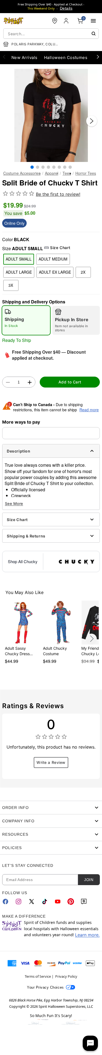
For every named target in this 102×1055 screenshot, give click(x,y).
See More (14, 503)
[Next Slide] (91, 121)
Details (66, 8)
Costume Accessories (22, 173)
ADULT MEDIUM (53, 259)
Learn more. (87, 935)
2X (83, 272)
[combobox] (51, 34)
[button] (51, 115)
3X (10, 285)
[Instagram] (18, 901)
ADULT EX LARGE (55, 272)
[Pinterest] (70, 901)
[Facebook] (5, 901)
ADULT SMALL (19, 259)
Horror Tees (85, 173)
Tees (67, 173)
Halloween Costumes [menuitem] (66, 57)
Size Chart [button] (60, 247)
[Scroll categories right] (98, 56)
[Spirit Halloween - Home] (13, 21)
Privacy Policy (66, 976)
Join (88, 879)
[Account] (66, 20)
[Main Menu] (93, 20)
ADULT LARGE (19, 272)
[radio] (26, 320)
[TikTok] (44, 901)
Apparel (51, 173)
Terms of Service (38, 976)
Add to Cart (69, 382)
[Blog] (84, 901)
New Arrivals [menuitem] (24, 57)
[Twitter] (31, 901)
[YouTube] (57, 901)
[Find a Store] (54, 20)
